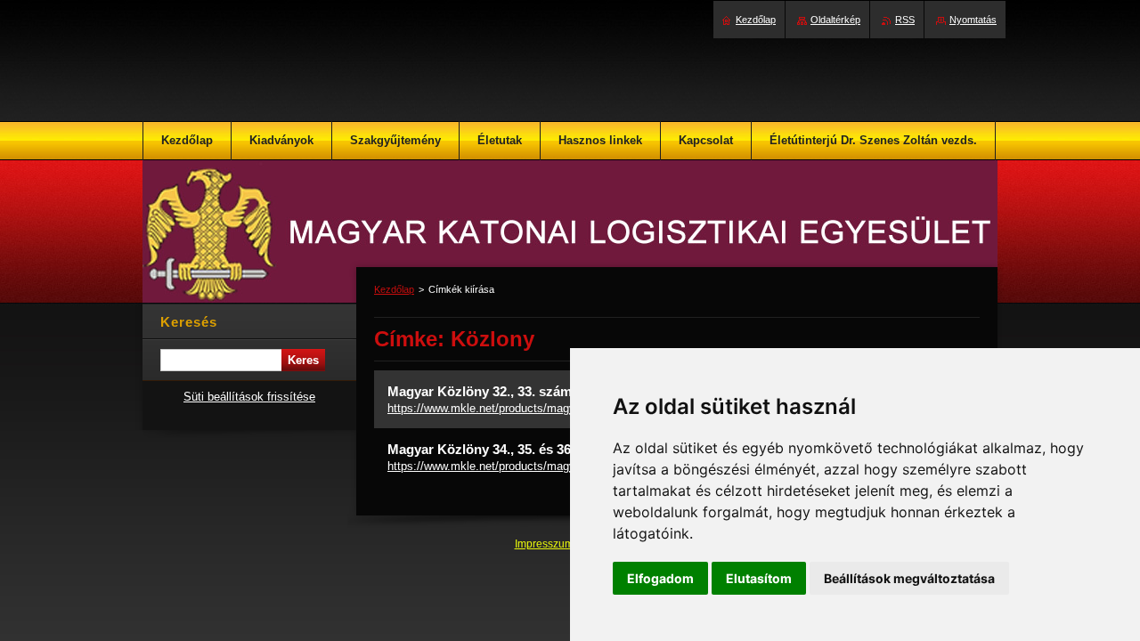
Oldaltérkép (835, 19)
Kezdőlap (394, 289)
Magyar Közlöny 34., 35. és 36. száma (502, 449)
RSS (905, 19)
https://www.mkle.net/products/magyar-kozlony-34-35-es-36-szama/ (561, 466)
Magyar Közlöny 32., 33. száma (483, 391)
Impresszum (545, 544)
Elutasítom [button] (759, 578)
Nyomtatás (973, 19)
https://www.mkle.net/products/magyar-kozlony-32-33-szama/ (545, 408)
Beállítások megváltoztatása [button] (909, 578)
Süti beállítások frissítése (249, 396)
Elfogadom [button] (660, 578)
